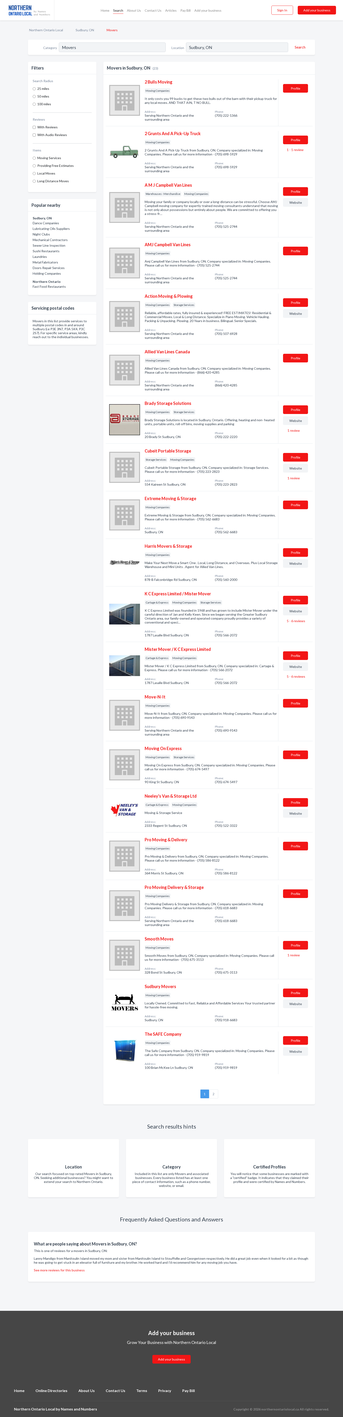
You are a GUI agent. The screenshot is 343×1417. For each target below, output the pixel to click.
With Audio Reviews (52, 135)
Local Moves (46, 173)
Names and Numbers (79, 1409)
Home (105, 10)
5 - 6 (295, 621)
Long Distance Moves (53, 181)
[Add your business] (171, 1353)
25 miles (43, 89)
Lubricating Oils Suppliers (51, 229)
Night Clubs (41, 234)
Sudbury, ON (85, 30)
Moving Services (49, 158)
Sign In (282, 10)
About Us (134, 10)
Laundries (40, 257)
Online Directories (51, 1390)
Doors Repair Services (49, 268)
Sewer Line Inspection (49, 245)
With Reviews (47, 127)
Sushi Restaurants (46, 251)
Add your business (207, 10)
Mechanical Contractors (50, 240)
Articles (171, 10)
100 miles (44, 104)
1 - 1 (295, 150)
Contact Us (153, 10)
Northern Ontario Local (46, 30)
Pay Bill (185, 10)
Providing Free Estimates (55, 166)
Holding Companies (47, 273)
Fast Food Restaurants (49, 286)
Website (295, 202)
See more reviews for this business (59, 1270)
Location (178, 48)
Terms (141, 1390)
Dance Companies (46, 223)
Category (50, 48)
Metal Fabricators (45, 262)
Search (118, 10)
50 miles (43, 96)
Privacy (164, 1390)
